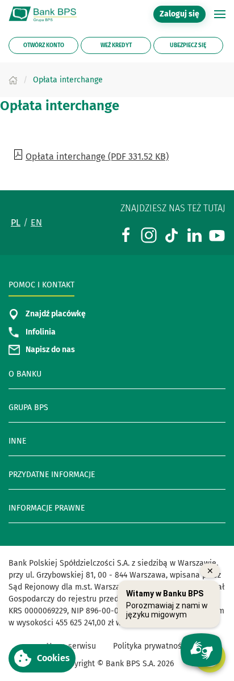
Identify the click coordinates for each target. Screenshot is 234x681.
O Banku (25, 374)
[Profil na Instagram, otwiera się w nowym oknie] (148, 234)
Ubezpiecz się (188, 45)
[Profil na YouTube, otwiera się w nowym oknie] (216, 234)
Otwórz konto (43, 45)
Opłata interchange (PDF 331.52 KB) (97, 156)
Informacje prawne (47, 508)
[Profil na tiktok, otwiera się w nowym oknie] (171, 234)
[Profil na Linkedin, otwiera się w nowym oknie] (194, 234)
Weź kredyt (116, 45)
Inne (17, 441)
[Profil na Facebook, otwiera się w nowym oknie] (126, 234)
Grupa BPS (28, 407)
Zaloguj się (183, 14)
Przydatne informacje (52, 474)
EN (36, 222)
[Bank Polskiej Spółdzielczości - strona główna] (45, 14)
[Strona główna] (13, 80)
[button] (219, 14)
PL (15, 222)
